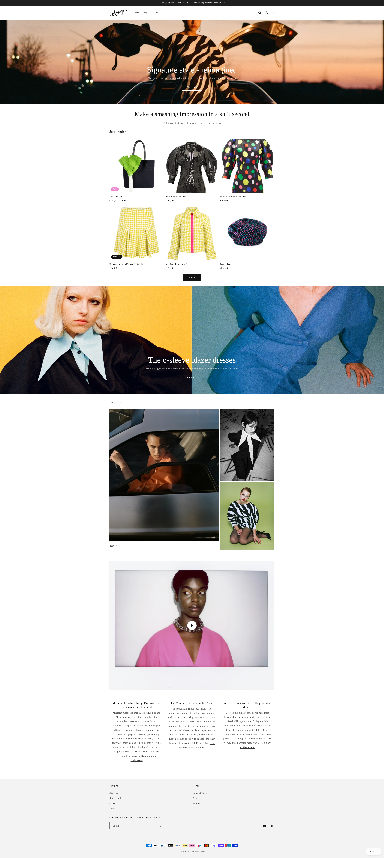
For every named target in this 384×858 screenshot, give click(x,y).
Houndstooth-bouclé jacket (177, 264)
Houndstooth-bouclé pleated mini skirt (127, 264)
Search (113, 809)
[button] (146, 13)
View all (192, 277)
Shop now (192, 87)
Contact (113, 803)
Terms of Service (201, 793)
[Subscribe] (160, 825)
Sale (112, 545)
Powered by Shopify (198, 851)
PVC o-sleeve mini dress (176, 196)
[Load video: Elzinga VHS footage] (192, 625)
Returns (196, 803)
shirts (178, 721)
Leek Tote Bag (116, 196)
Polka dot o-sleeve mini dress (233, 196)
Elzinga (117, 725)
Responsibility (116, 798)
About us (114, 793)
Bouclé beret (226, 264)
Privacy (196, 798)
